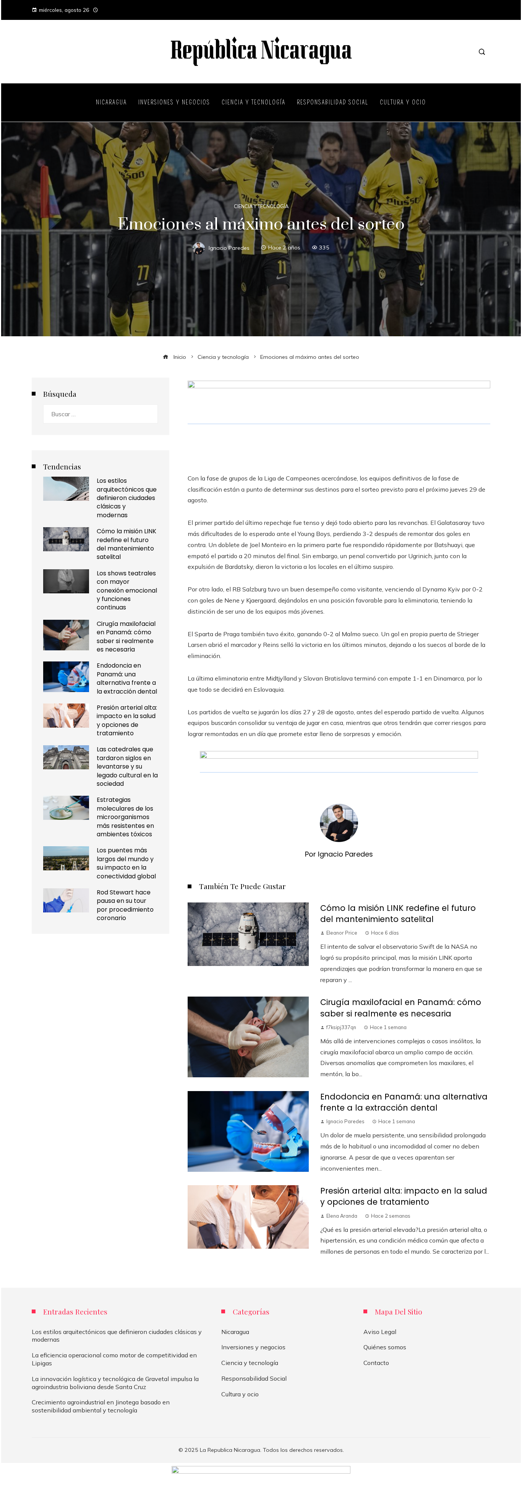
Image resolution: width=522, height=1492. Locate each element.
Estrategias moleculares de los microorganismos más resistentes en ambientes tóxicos (125, 817)
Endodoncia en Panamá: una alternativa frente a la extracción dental (404, 1102)
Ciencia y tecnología (261, 206)
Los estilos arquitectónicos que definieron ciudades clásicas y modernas (127, 498)
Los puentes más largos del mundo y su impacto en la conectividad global (126, 863)
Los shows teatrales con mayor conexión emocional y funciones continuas (127, 590)
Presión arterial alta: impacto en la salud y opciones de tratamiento (403, 1196)
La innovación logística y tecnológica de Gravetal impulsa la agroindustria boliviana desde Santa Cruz (115, 1383)
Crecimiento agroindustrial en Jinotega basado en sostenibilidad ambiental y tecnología (101, 1406)
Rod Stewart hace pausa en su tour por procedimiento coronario (125, 905)
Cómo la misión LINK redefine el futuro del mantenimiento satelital (398, 913)
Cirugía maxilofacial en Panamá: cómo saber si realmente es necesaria (400, 1008)
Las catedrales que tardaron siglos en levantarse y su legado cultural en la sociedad (127, 766)
